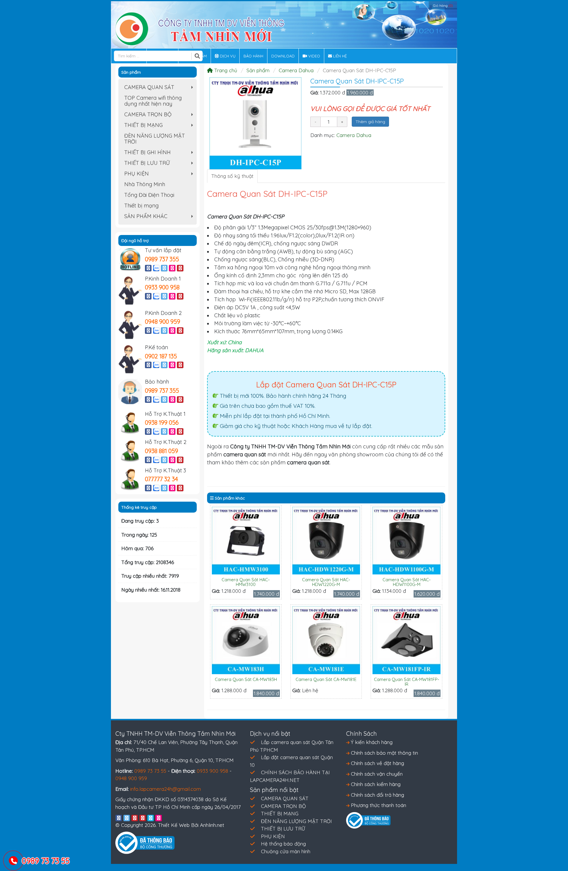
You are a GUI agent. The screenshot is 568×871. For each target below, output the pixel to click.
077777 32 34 (161, 479)
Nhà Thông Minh (144, 184)
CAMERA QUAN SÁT (160, 88)
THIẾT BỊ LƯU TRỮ (160, 164)
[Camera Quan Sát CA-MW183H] (246, 639)
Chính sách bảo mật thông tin (383, 753)
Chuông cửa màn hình (285, 851)
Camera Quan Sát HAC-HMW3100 (246, 582)
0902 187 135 (161, 356)
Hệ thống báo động (283, 844)
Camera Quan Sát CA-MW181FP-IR (406, 682)
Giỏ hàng (443, 6)
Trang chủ (225, 70)
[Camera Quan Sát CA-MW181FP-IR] (406, 639)
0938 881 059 (161, 451)
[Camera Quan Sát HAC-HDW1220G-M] (326, 540)
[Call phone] (13, 861)
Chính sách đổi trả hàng (376, 795)
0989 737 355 (162, 259)
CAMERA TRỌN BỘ (160, 115)
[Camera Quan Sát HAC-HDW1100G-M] (406, 540)
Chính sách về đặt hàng (376, 763)
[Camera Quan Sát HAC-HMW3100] (246, 540)
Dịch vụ (227, 56)
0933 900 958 (162, 287)
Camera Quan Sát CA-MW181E (326, 679)
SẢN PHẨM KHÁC (160, 217)
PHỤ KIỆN (160, 174)
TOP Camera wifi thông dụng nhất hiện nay (153, 100)
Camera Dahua (296, 70)
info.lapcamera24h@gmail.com (165, 789)
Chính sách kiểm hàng (375, 784)
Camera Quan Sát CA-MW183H (246, 679)
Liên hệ (339, 56)
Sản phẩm (258, 70)
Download (283, 56)
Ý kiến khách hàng (371, 742)
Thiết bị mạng (141, 205)
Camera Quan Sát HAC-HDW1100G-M (407, 582)
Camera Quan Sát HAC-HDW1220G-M (326, 582)
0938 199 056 (162, 422)
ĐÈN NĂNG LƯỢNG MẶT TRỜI (154, 138)
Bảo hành (253, 56)
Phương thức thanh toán (377, 805)
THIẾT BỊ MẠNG (160, 126)
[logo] (200, 28)
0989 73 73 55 (150, 771)
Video (313, 56)
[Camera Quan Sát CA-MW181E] (326, 639)
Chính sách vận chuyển (376, 774)
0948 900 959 (162, 321)
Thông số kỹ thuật (232, 176)
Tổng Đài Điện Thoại (149, 194)
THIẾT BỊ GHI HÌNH (160, 153)
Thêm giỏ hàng (370, 121)
